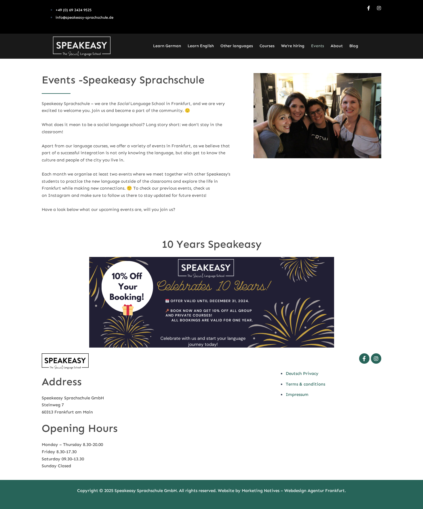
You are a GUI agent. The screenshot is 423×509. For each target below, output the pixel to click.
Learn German (167, 45)
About (337, 45)
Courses (267, 45)
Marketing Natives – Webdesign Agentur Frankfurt (293, 490)
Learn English (201, 45)
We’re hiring (292, 45)
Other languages (236, 45)
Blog (353, 45)
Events (317, 45)
